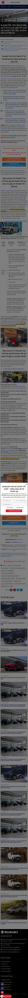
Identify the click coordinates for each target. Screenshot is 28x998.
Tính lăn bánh (19, 507)
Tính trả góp (10, 507)
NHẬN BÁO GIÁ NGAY (14, 510)
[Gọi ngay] (2, 992)
